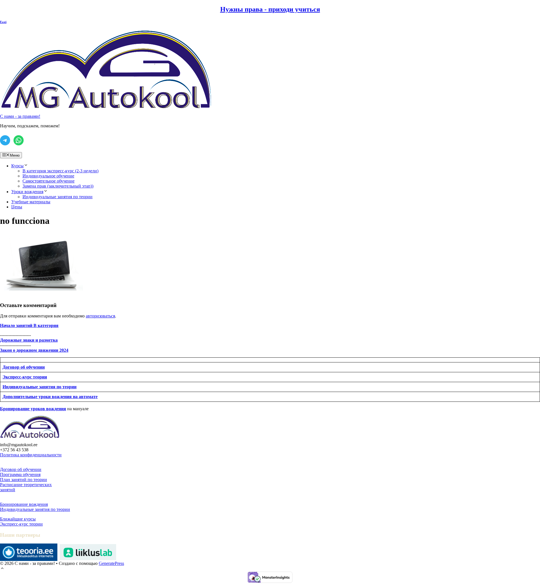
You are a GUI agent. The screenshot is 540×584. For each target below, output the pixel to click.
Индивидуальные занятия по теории (57, 196)
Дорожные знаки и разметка (29, 340)
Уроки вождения (27, 191)
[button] (2, 569)
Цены (16, 206)
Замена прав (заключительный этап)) (57, 186)
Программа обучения (20, 474)
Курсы (17, 165)
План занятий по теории (23, 479)
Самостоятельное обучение (48, 181)
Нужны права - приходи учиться (270, 9)
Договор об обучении (24, 367)
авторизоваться (100, 316)
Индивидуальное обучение (48, 175)
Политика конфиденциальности (31, 454)
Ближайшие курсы (18, 519)
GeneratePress (111, 563)
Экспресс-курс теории (21, 524)
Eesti (3, 22)
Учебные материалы (30, 201)
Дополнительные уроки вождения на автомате (50, 396)
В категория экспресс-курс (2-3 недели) (60, 170)
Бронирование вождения (24, 504)
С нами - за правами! (20, 116)
